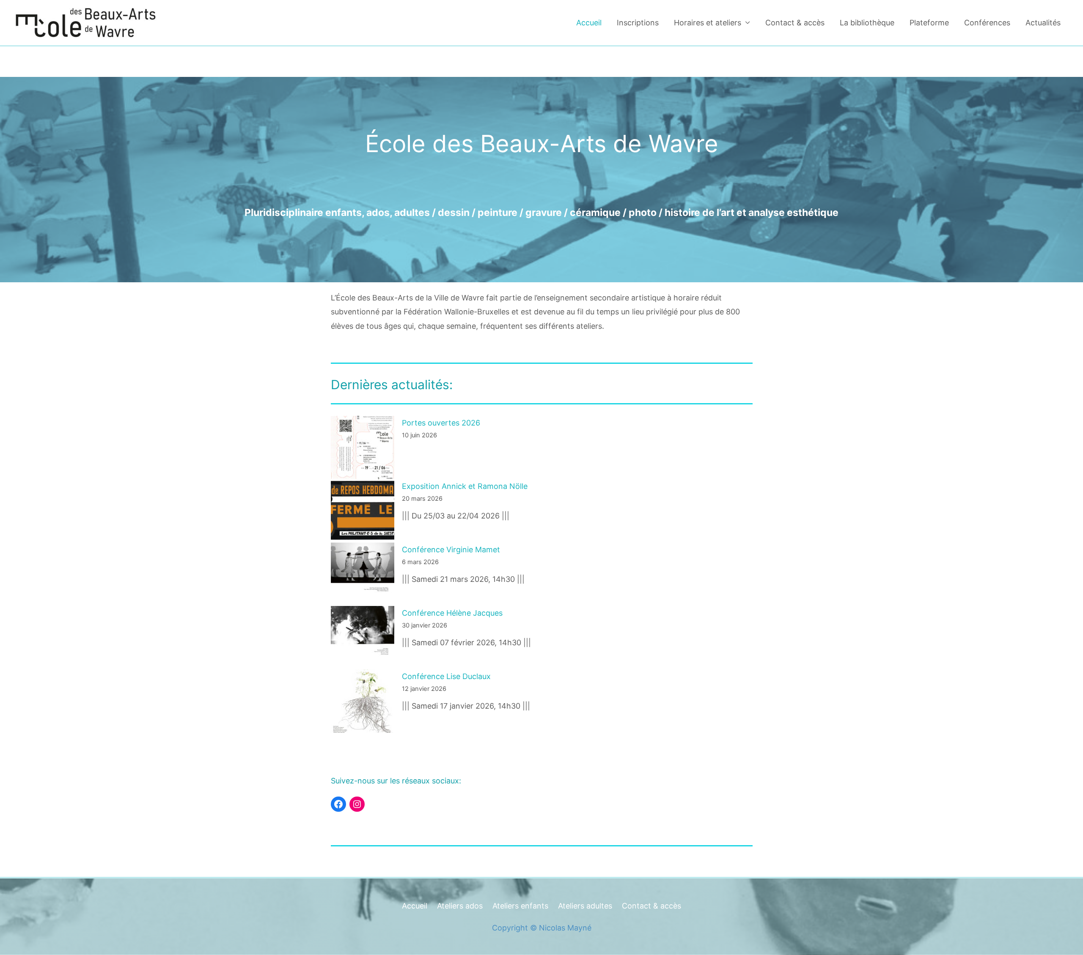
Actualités (1043, 22)
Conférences (987, 22)
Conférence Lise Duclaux (446, 676)
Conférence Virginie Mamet (451, 549)
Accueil (589, 22)
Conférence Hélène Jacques (452, 612)
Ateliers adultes (585, 905)
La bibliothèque (867, 22)
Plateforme (929, 22)
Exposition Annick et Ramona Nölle (465, 486)
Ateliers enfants (520, 905)
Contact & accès (795, 22)
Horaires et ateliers (707, 22)
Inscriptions (638, 22)
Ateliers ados (460, 905)
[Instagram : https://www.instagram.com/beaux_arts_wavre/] (357, 804)
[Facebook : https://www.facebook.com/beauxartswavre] (338, 804)
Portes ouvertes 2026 (441, 422)
